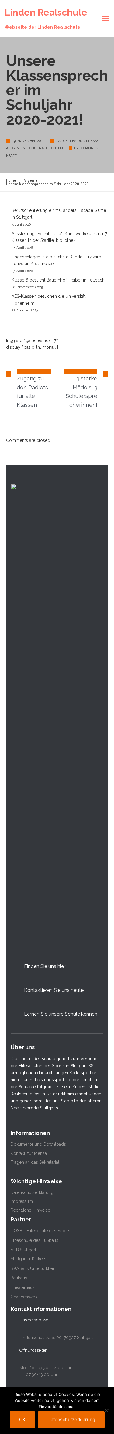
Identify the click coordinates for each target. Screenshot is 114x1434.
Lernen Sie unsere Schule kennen (60, 1014)
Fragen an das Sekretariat (35, 1162)
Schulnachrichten (45, 148)
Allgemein (16, 148)
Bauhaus (19, 1278)
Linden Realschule (46, 12)
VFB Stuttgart (23, 1249)
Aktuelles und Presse (78, 141)
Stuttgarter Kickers (28, 1258)
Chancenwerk (24, 1296)
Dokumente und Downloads (38, 1144)
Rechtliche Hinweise (30, 1210)
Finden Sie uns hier (44, 966)
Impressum (22, 1201)
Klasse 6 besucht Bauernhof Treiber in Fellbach (58, 280)
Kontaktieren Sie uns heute (54, 990)
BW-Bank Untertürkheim (34, 1268)
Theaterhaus (23, 1287)
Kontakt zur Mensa (29, 1153)
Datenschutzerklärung (32, 1192)
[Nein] (106, 1410)
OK (22, 1419)
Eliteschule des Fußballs (34, 1240)
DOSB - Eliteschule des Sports (40, 1230)
